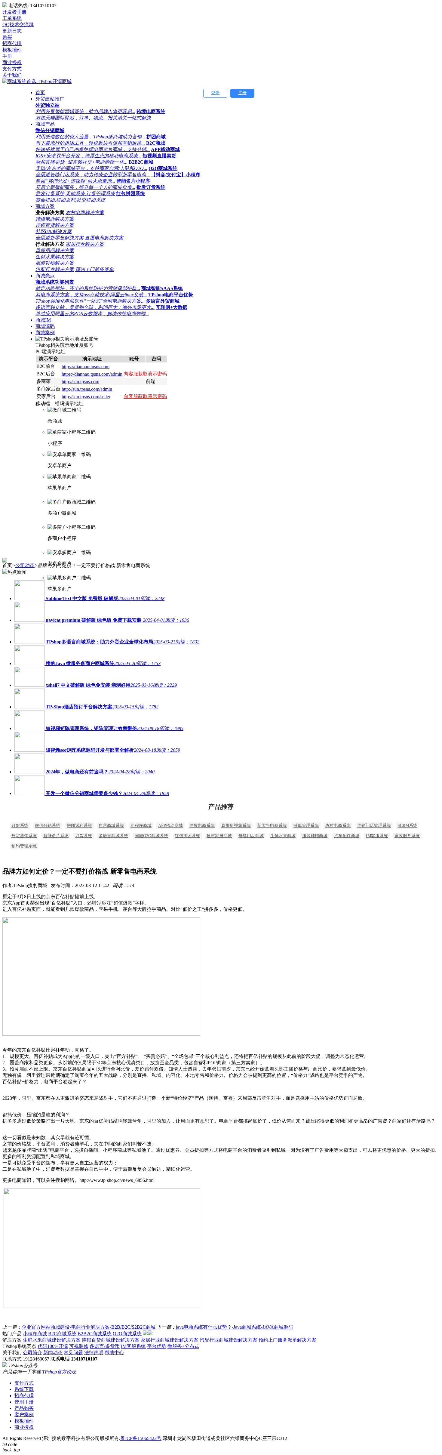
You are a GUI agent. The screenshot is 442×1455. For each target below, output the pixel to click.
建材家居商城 (219, 836)
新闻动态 (53, 1352)
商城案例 (45, 332)
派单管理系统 (306, 825)
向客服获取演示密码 (145, 373)
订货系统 (19, 825)
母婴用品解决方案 (54, 250)
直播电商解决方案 (104, 237)
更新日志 (12, 30)
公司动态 (25, 565)
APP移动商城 (170, 825)
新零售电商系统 (272, 825)
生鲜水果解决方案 (54, 256)
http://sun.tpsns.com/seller (86, 396)
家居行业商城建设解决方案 (169, 1339)
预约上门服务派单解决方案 (287, 1339)
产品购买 (24, 1408)
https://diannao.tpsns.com (85, 366)
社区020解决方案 (53, 231)
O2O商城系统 (127, 1333)
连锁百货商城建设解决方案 (111, 1339)
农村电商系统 (338, 825)
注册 (242, 93)
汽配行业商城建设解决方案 (228, 1339)
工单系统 (12, 18)
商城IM (43, 319)
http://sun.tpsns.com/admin (87, 389)
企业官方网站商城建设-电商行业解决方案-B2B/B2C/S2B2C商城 (88, 1327)
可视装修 (78, 1346)
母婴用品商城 (251, 836)
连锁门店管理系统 (374, 825)
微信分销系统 (47, 825)
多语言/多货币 (105, 1346)
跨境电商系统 (202, 825)
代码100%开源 (53, 1346)
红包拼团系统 (187, 836)
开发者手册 (14, 11)
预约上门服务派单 (94, 269)
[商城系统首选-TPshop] (37, 81)
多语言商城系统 (113, 836)
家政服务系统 (407, 836)
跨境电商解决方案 (54, 218)
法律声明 (93, 1352)
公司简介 (32, 1352)
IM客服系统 (377, 836)
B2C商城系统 (62, 1333)
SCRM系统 (407, 825)
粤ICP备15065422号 (140, 1438)
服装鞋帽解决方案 (54, 263)
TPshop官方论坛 (59, 1371)
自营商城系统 (111, 825)
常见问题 (73, 1352)
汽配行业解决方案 (54, 269)
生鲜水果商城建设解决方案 (52, 1339)
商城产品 (45, 124)
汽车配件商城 (346, 836)
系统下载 (24, 1389)
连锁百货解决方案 (54, 225)
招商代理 (24, 1395)
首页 (40, 92)
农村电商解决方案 (85, 212)
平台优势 (156, 1346)
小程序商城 (141, 825)
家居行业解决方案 (85, 244)
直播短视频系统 (236, 825)
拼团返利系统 (79, 825)
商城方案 (45, 206)
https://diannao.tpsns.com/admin (92, 374)
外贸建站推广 (49, 98)
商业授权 (24, 1427)
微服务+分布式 (183, 1346)
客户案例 (24, 1414)
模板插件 (24, 1420)
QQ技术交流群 (18, 24)
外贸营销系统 (24, 836)
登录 (215, 93)
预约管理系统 (24, 846)
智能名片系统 (56, 836)
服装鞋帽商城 (314, 836)
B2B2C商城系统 (95, 1333)
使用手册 (24, 1401)
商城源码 (45, 326)
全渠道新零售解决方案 (59, 237)
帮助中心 (114, 1352)
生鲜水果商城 (283, 836)
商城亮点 (45, 275)
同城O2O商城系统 (151, 836)
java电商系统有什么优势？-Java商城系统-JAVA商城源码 (234, 1327)
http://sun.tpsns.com (80, 381)
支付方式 (24, 1383)
